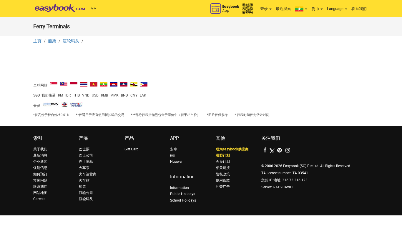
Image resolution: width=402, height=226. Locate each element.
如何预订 (40, 174)
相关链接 (223, 168)
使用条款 (223, 180)
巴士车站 (86, 161)
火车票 (84, 168)
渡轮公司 (86, 193)
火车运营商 (88, 174)
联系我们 (359, 8)
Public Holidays (182, 194)
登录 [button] (264, 8)
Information (179, 188)
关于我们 (40, 149)
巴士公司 (86, 155)
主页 (37, 41)
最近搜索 (283, 8)
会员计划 (223, 161)
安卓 (173, 149)
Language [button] (335, 8)
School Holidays (183, 200)
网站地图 (40, 193)
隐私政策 (223, 174)
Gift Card (131, 149)
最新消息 (40, 155)
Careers (39, 199)
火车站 (84, 180)
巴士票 (84, 149)
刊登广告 (223, 187)
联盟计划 (223, 155)
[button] (301, 9)
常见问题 (40, 180)
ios (172, 155)
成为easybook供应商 (232, 149)
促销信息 (40, 168)
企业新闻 (40, 161)
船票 (52, 41)
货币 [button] (315, 8)
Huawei (176, 161)
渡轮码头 (71, 41)
